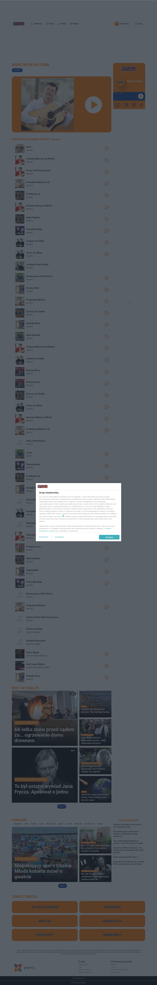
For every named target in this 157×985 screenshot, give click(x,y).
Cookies (52, 531)
